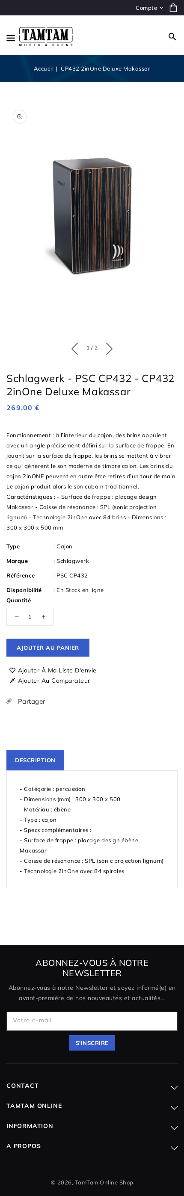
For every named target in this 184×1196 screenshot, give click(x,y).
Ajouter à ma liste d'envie (57, 670)
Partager (30, 701)
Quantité (18, 600)
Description (35, 760)
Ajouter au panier (48, 647)
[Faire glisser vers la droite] (107, 347)
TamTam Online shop (104, 1182)
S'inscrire (92, 1042)
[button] (172, 37)
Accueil (44, 68)
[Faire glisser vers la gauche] (76, 347)
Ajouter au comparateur (54, 680)
